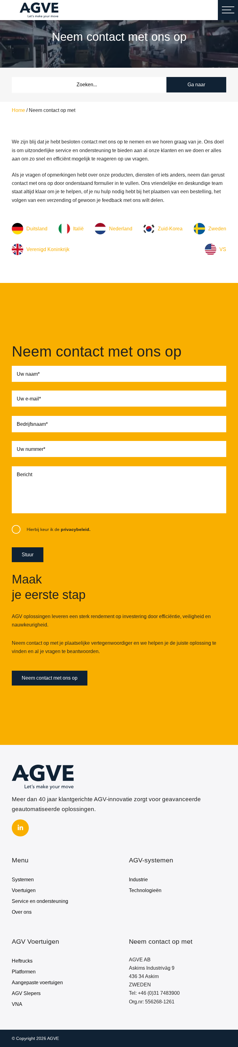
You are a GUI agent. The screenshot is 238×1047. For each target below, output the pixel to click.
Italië (78, 228)
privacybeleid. (75, 529)
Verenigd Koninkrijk (47, 249)
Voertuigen (24, 890)
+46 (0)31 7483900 (159, 993)
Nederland (120, 228)
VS (222, 249)
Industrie (138, 879)
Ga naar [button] (196, 84)
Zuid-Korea (170, 228)
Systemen (23, 879)
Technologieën (145, 890)
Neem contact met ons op (49, 678)
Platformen (24, 971)
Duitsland (36, 228)
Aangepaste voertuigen (37, 982)
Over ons (22, 912)
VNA (17, 1004)
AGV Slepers (26, 993)
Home (18, 110)
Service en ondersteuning (40, 901)
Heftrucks (22, 961)
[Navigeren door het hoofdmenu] (228, 10)
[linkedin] (20, 827)
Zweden (217, 228)
